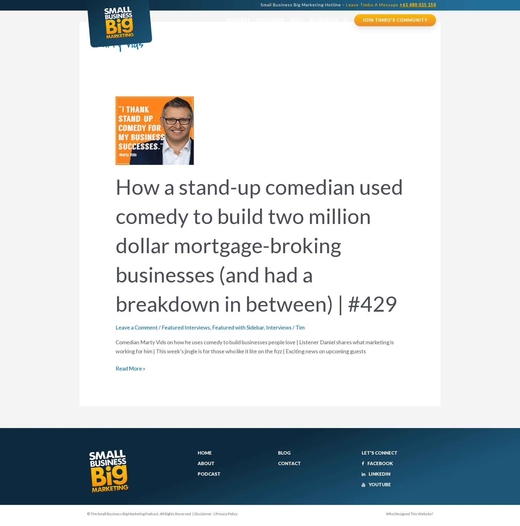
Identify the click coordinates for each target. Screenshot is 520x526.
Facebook (380, 463)
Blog (297, 20)
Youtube (379, 484)
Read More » (130, 368)
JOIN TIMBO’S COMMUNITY (395, 20)
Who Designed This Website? (409, 514)
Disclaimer (203, 514)
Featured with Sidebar (238, 327)
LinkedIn (379, 474)
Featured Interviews (186, 327)
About (206, 463)
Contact (289, 463)
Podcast (238, 20)
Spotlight (270, 20)
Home (205, 452)
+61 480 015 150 (418, 4)
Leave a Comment (137, 327)
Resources (324, 20)
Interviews (279, 327)
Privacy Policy (226, 514)
